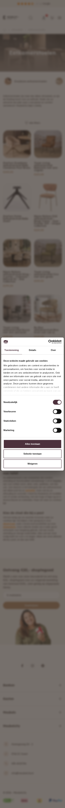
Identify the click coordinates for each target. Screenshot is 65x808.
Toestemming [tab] (11, 350)
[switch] (57, 411)
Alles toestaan (32, 444)
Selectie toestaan (32, 453)
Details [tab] (32, 350)
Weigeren (33, 463)
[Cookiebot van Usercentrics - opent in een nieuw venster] (48, 342)
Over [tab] (53, 350)
